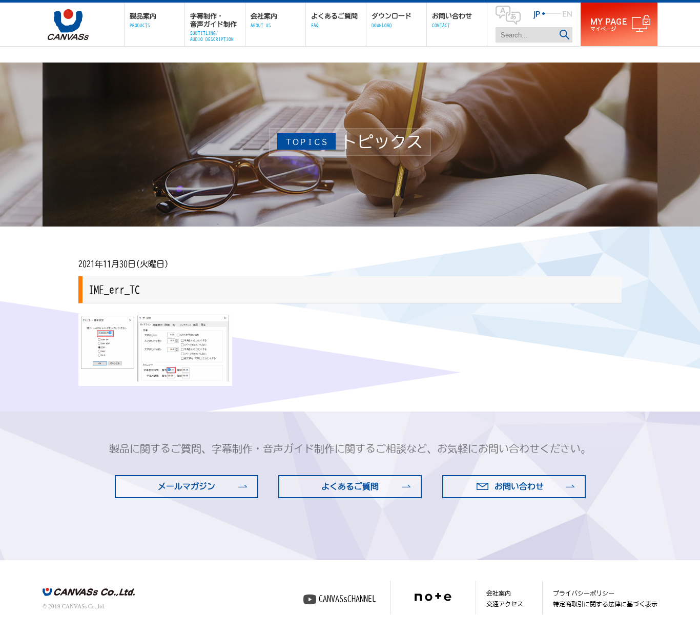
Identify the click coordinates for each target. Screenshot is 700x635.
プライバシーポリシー (583, 593)
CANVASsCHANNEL (347, 599)
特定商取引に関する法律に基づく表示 (605, 604)
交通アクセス (504, 604)
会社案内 (498, 593)
